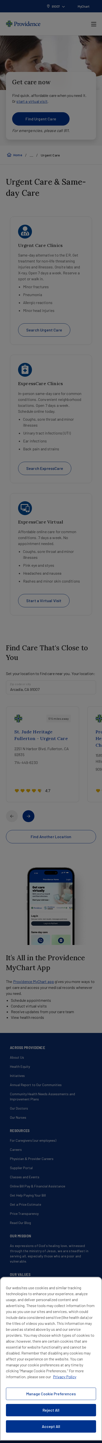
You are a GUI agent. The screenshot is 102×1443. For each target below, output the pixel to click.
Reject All (51, 1410)
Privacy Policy (64, 1376)
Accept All (51, 1426)
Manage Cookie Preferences (51, 1393)
